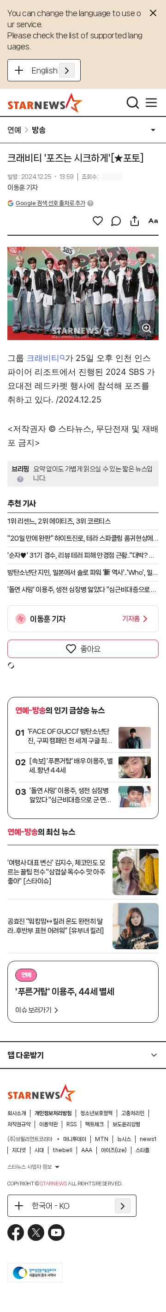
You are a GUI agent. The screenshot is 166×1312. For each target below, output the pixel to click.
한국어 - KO (51, 1206)
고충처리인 (132, 1113)
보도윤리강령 (126, 1124)
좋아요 (90, 649)
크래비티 (42, 358)
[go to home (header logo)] (45, 102)
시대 (39, 1150)
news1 (148, 1139)
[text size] (153, 220)
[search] (132, 102)
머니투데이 (74, 1139)
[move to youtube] (56, 1232)
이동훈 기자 (22, 187)
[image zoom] (146, 328)
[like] (97, 220)
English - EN (53, 70)
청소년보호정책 (96, 1113)
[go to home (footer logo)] (42, 1093)
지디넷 (19, 1150)
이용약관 (48, 1124)
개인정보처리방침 (53, 1113)
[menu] (151, 102)
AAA (86, 1150)
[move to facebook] (15, 1232)
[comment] (116, 220)
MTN (101, 1139)
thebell (62, 1150)
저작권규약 (18, 1124)
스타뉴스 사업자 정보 (29, 1167)
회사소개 (16, 1113)
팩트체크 (94, 1124)
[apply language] (67, 70)
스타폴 (142, 1150)
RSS (71, 1124)
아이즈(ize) (114, 1150)
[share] (134, 220)
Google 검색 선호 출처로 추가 (50, 203)
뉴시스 (124, 1139)
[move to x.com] (36, 1232)
